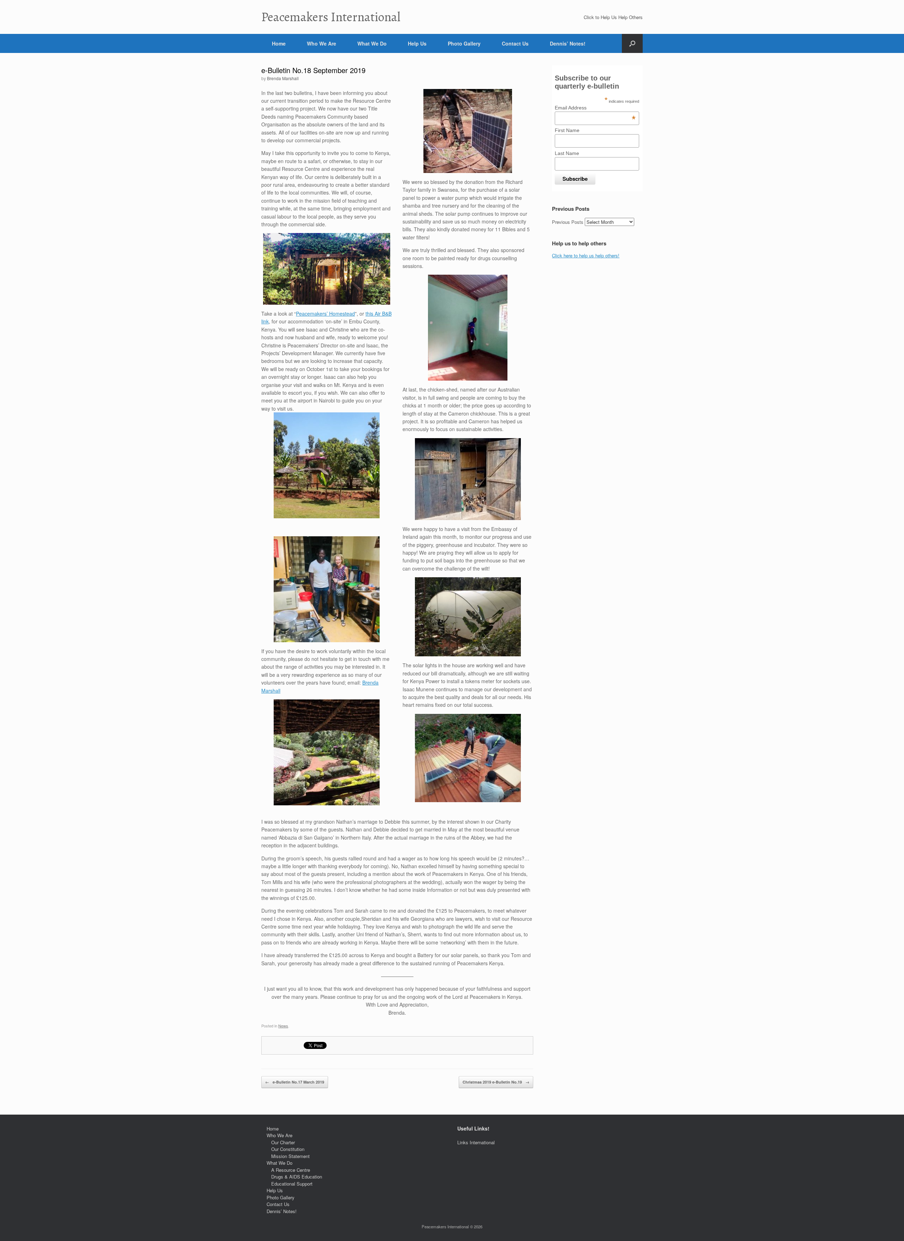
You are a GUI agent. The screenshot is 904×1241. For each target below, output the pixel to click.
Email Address (595, 108)
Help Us (417, 43)
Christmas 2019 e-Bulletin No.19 (496, 1082)
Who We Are (321, 43)
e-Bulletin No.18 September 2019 (313, 70)
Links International (476, 1142)
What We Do (372, 43)
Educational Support (292, 1183)
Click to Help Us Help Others (613, 17)
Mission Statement (290, 1156)
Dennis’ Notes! (567, 43)
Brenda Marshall (283, 78)
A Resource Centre (290, 1170)
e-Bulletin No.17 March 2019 (294, 1082)
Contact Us (515, 43)
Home (279, 43)
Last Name (567, 153)
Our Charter (283, 1142)
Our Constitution (287, 1149)
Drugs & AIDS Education (296, 1176)
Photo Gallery (464, 43)
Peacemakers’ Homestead (325, 313)
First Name (567, 130)
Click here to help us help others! (585, 255)
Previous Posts (567, 222)
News (283, 1025)
